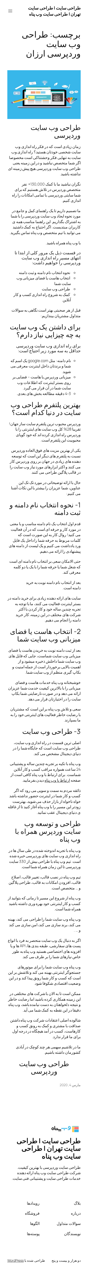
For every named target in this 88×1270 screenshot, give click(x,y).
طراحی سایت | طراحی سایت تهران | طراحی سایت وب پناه (54, 11)
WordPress (15, 1260)
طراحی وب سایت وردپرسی (56, 131)
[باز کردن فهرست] (10, 11)
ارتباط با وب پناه (57, 780)
